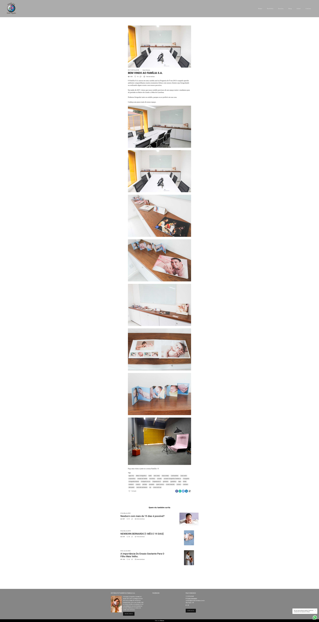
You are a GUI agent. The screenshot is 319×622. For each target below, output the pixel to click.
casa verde (184, 475)
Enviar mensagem (192, 598)
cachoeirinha (174, 475)
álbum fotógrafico (141, 475)
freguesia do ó (157, 481)
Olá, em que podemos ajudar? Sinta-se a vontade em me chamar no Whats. (303, 611)
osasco (138, 484)
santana (185, 484)
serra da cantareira (142, 487)
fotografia (186, 478)
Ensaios (281, 8)
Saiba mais (129, 613)
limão (184, 481)
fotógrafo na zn (145, 481)
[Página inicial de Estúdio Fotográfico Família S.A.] (11, 8)
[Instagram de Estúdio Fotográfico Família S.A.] (188, 605)
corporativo (132, 478)
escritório (152, 478)
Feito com (159, 620)
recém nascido (170, 484)
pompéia (151, 484)
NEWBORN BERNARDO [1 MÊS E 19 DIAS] (141, 533)
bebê (150, 475)
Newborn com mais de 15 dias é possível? (142, 516)
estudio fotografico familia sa (172, 478)
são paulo (131, 487)
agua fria (131, 475)
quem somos (160, 484)
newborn (131, 484)
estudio (159, 478)
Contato (308, 8)
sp (150, 487)
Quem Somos (146, 70)
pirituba (145, 484)
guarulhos (173, 481)
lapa (180, 481)
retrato (179, 484)
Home (260, 8)
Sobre (299, 8)
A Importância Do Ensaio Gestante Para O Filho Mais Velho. (142, 555)
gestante (165, 481)
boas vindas (165, 475)
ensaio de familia (142, 478)
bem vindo (157, 475)
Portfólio (270, 8)
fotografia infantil (134, 481)
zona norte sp (157, 487)
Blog (290, 8)
